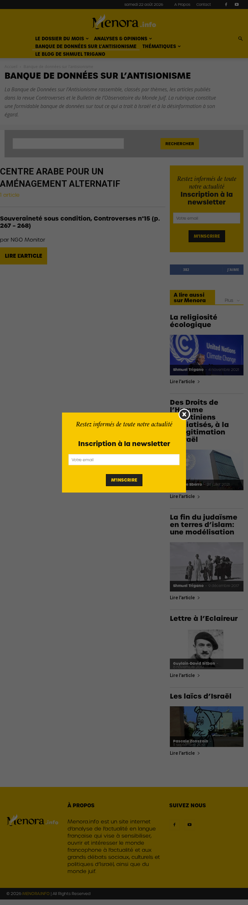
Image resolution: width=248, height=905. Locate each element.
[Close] (184, 414)
